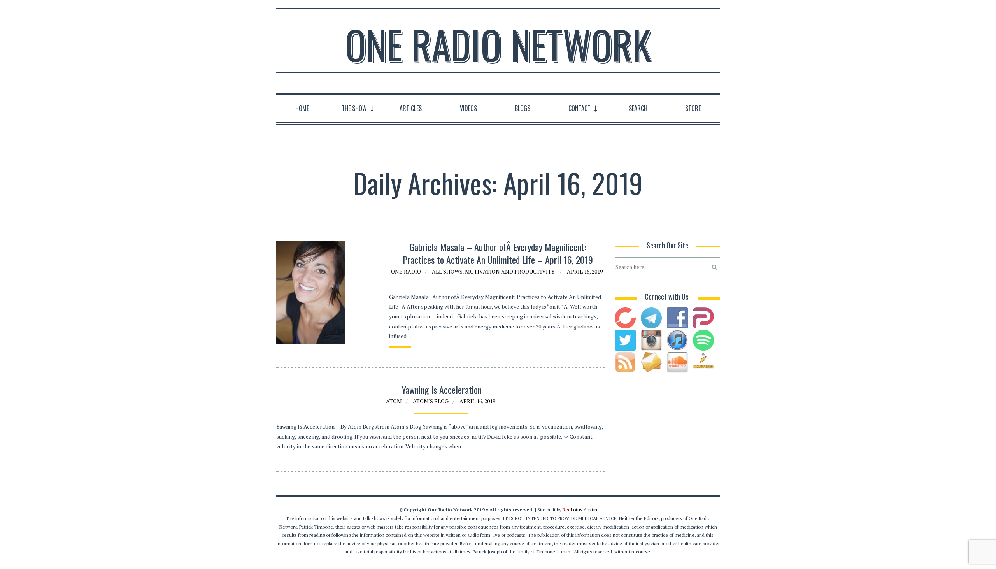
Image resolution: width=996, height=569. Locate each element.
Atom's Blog (431, 401)
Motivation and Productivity (510, 271)
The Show (354, 108)
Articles (411, 108)
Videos (468, 108)
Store (693, 108)
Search (638, 108)
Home (302, 108)
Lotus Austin (580, 510)
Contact (579, 108)
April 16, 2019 (585, 271)
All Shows (447, 271)
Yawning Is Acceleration (442, 390)
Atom (394, 401)
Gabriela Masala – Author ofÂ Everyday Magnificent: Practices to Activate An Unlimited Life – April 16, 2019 (498, 253)
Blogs (522, 108)
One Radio (406, 271)
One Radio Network (498, 44)
